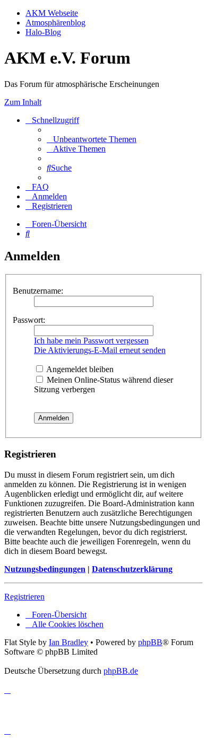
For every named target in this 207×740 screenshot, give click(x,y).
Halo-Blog (43, 32)
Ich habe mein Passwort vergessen (91, 340)
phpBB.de (121, 670)
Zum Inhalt (22, 102)
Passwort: (29, 319)
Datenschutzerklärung (132, 569)
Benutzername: (38, 290)
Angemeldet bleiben (79, 369)
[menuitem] (91, 139)
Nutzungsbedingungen (44, 569)
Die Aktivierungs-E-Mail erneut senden (100, 350)
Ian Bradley (68, 642)
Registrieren (24, 596)
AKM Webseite (51, 12)
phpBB (150, 642)
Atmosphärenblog (55, 22)
